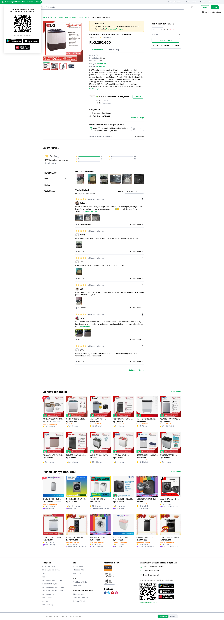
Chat (156, 45)
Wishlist (167, 45)
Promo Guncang (47, 605)
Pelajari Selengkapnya (147, 603)
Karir (43, 573)
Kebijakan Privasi (79, 601)
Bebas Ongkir (77, 573)
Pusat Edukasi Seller (80, 582)
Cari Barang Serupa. (114, 29)
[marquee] (116, 26)
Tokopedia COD (78, 570)
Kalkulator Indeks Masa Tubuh (52, 591)
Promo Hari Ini (47, 598)
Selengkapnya (91, 211)
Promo (202, 2)
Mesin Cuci (83, 17)
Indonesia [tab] (163, 616)
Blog (43, 577)
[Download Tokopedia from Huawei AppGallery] (166, 597)
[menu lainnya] (142, 199)
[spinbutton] (157, 29)
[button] (213, 12)
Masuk (205, 7)
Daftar (215, 7)
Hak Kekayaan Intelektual (51, 570)
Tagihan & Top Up (79, 566)
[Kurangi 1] (153, 29)
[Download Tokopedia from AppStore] (166, 591)
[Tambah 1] (161, 29)
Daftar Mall (77, 585)
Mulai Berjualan (191, 2)
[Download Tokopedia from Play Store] (166, 585)
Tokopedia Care (214, 2)
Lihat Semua (176, 391)
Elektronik (53, 17)
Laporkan (140, 136)
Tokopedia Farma (48, 594)
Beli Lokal (45, 601)
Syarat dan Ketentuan (80, 598)
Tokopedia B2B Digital (50, 584)
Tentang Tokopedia (174, 2)
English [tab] (172, 616)
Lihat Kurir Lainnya (137, 118)
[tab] (97, 49)
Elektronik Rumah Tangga (67, 17)
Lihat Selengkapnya (96, 89)
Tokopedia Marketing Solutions (53, 587)
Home (45, 17)
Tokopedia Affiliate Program (52, 580)
